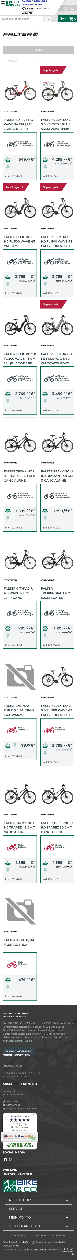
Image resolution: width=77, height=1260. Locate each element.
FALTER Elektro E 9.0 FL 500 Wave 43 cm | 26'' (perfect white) (56, 710)
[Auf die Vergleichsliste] (8, 160)
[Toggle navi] (3, 3)
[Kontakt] (72, 8)
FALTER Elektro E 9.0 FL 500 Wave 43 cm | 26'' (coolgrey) (19, 241)
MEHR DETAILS (19, 176)
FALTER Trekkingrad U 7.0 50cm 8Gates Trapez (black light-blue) (56, 593)
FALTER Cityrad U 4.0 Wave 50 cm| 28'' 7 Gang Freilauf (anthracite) (18, 593)
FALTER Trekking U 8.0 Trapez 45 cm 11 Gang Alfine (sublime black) (19, 827)
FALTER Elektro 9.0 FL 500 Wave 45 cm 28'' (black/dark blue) (20, 358)
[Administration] (73, 1253)
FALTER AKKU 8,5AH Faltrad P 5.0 (19, 942)
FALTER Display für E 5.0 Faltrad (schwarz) (19, 710)
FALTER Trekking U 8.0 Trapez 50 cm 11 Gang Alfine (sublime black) (57, 827)
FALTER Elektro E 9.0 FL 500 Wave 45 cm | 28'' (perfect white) (56, 241)
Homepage (19, 1235)
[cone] (28, 11)
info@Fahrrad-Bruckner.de (21, 1108)
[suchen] (47, 18)
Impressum (58, 1235)
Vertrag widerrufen (19, 1051)
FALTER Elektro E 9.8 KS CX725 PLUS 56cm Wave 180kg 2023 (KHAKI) (56, 124)
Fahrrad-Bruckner (36, 1249)
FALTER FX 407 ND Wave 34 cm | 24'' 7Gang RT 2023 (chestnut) (18, 124)
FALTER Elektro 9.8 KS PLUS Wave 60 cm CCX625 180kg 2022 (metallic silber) (57, 358)
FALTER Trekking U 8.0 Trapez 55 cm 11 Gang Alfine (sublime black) (19, 476)
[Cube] (28, 7)
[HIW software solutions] (67, 1249)
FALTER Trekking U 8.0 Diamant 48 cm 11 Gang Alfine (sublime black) (57, 476)
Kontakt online (38, 1235)
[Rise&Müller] (43, 7)
